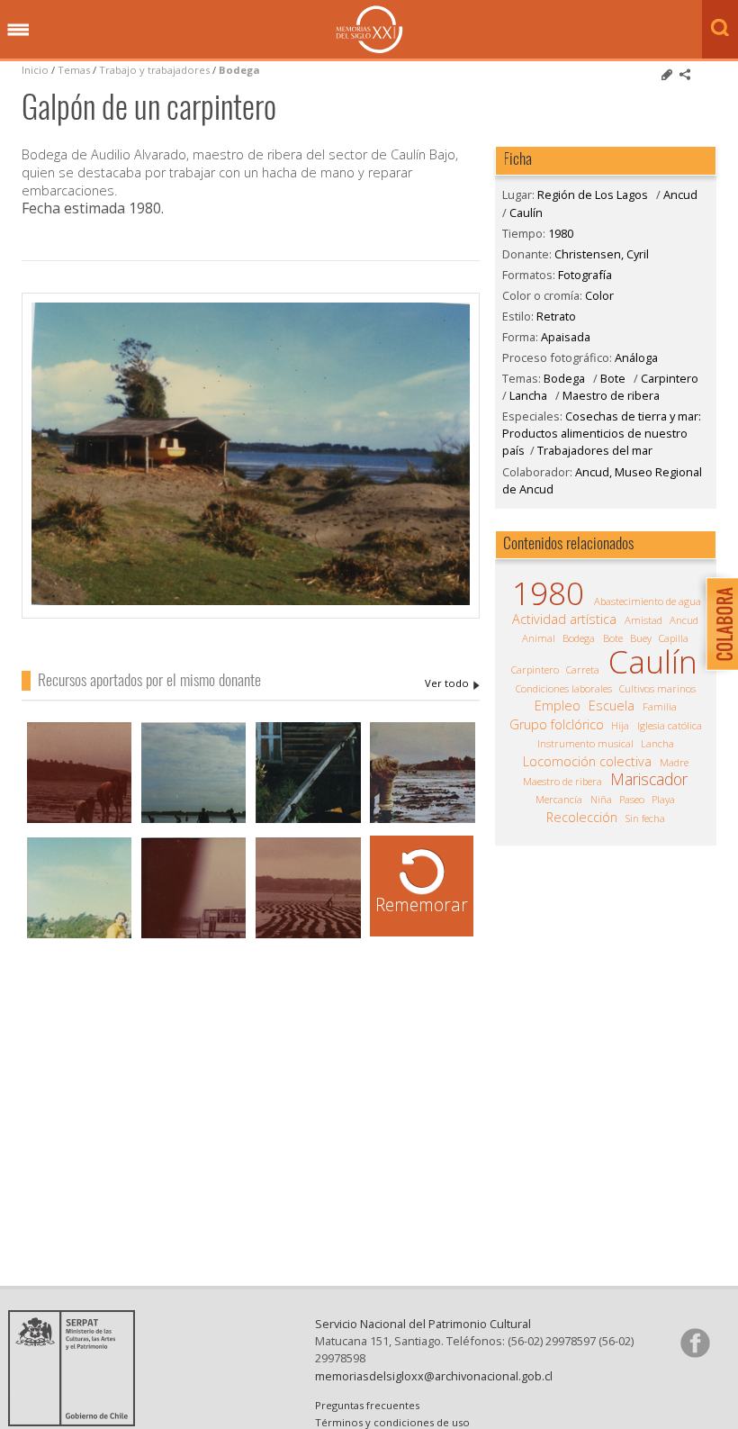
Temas (74, 70)
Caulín (526, 212)
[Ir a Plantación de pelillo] (308, 936)
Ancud (680, 194)
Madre (674, 762)
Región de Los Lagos (592, 194)
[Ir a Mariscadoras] (422, 820)
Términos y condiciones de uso (392, 1422)
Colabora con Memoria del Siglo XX (718, 623)
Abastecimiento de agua (647, 601)
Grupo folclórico (556, 725)
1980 (560, 233)
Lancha (528, 395)
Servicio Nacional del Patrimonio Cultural (423, 1324)
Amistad (643, 620)
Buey (641, 638)
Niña (601, 799)
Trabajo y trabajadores (154, 70)
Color (599, 295)
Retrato (556, 316)
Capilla (673, 638)
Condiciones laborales (564, 688)
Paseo (631, 799)
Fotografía (585, 275)
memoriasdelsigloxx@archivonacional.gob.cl (434, 1376)
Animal (538, 638)
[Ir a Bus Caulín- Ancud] (194, 936)
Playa (663, 799)
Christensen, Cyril (452, 683)
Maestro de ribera (611, 395)
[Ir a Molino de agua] (308, 820)
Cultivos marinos (657, 688)
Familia (660, 706)
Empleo (557, 706)
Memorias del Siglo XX (369, 29)
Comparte (685, 75)
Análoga (636, 357)
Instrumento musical (585, 743)
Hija (620, 725)
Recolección (581, 817)
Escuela (611, 706)
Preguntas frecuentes (367, 1405)
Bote (613, 378)
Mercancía (559, 799)
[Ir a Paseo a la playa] (79, 936)
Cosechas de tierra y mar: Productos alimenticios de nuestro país (601, 433)
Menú (18, 30)
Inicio (35, 70)
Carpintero (669, 378)
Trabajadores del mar (594, 450)
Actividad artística (564, 619)
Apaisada (565, 337)
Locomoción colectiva (587, 762)
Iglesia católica (669, 725)
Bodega (239, 70)
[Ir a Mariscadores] (79, 820)
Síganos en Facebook (695, 1343)
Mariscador (649, 779)
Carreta (582, 669)
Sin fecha (645, 818)
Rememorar (421, 904)
